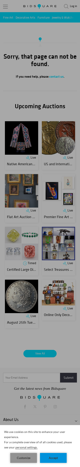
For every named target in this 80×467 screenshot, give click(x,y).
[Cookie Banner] (40, 446)
